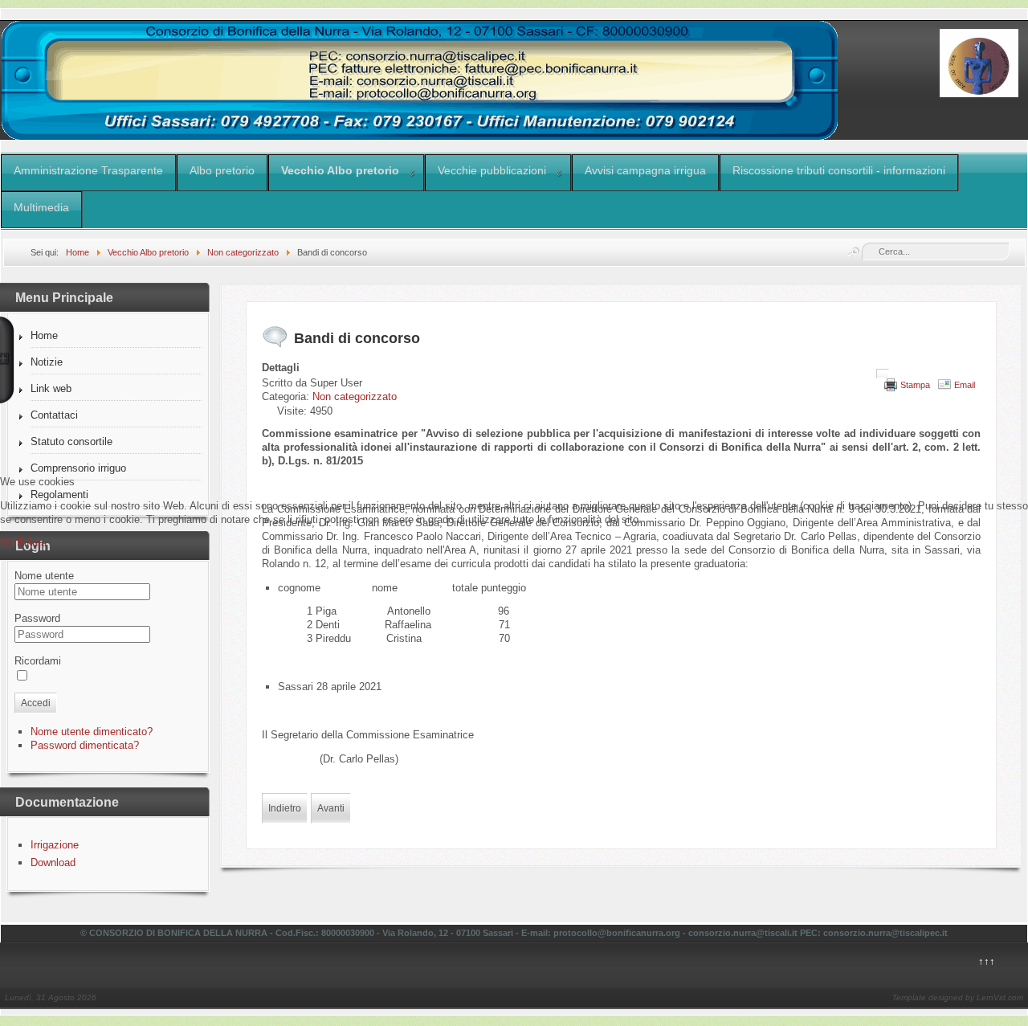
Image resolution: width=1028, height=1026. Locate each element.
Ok (7, 543)
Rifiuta (32, 543)
